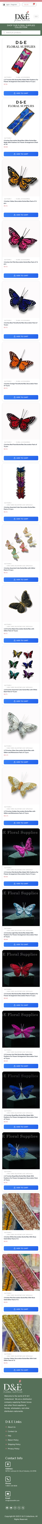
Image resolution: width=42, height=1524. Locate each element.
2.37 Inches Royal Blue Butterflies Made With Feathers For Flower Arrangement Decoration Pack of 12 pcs (21, 1178)
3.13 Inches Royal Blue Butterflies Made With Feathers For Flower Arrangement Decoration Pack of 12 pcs (21, 1117)
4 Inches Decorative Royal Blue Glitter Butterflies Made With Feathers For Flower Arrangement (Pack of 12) (21, 142)
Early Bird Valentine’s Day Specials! (19, 505)
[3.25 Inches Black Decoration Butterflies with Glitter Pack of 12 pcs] (21, 603)
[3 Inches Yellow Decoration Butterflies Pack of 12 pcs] (21, 178)
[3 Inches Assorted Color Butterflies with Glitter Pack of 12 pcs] (21, 543)
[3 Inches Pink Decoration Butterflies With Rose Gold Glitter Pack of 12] (21, 1272)
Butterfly (8, 77)
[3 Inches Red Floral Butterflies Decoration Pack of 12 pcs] (21, 421)
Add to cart (22, 93)
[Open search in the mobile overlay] (21, 32)
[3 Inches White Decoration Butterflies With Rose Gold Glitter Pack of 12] (21, 1211)
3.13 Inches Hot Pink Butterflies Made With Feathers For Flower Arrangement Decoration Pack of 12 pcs (21, 1056)
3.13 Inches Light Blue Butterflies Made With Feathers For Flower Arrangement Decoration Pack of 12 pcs (21, 934)
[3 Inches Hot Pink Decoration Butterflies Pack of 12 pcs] (21, 239)
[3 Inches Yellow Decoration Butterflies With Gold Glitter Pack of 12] (21, 1333)
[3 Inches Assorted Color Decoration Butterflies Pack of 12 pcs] (21, 482)
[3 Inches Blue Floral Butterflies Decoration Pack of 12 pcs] (21, 299)
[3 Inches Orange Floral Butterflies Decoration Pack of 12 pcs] (21, 360)
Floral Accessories (23, 77)
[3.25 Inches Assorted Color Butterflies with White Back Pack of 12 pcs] (21, 664)
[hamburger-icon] (36, 16)
